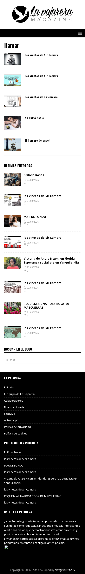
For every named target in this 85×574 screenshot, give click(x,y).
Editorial (9, 387)
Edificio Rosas (34, 175)
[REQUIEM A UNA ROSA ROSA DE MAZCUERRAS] (12, 312)
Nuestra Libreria (14, 407)
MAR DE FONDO (35, 217)
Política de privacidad (17, 427)
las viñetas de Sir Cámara (42, 196)
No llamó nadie (34, 118)
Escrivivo (9, 414)
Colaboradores (13, 400)
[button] (79, 33)
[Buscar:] (42, 360)
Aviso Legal (11, 420)
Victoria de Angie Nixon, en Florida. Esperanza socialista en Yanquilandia (51, 260)
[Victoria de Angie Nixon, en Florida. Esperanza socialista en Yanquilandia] (12, 267)
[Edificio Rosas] (12, 183)
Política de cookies (15, 433)
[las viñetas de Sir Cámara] (12, 204)
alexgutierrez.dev (65, 570)
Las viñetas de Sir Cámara (41, 55)
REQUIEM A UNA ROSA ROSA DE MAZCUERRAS (47, 305)
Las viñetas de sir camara (41, 97)
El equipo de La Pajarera (19, 394)
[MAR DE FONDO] (12, 225)
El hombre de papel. (37, 140)
